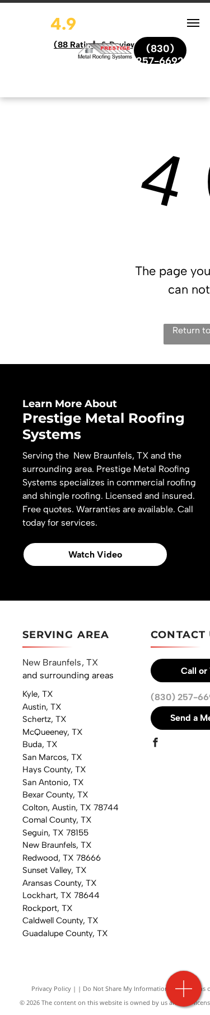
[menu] (193, 23)
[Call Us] (184, 994)
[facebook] (155, 744)
